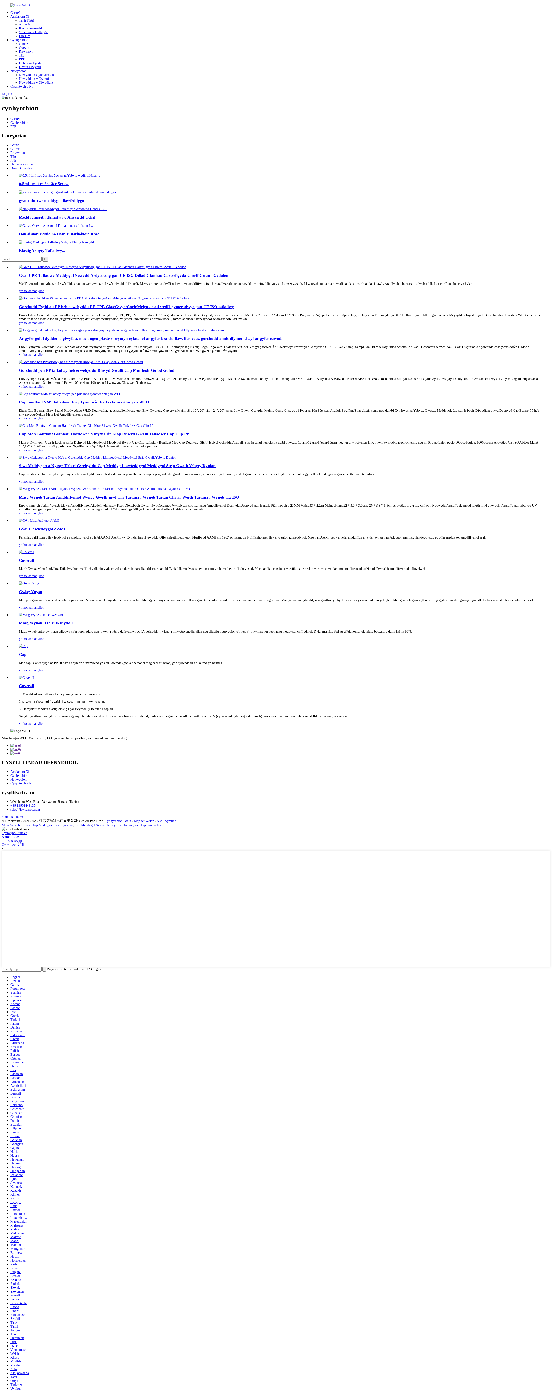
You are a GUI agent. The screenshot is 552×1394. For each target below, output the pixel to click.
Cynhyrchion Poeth (118, 821)
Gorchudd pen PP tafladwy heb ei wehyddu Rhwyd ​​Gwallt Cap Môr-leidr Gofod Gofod (96, 370)
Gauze (23, 44)
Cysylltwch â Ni (21, 86)
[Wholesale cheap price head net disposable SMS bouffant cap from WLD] (70, 394)
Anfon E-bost (11, 837)
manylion (38, 291)
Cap (23, 654)
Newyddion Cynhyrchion (36, 75)
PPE (22, 59)
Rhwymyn (26, 51)
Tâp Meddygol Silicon (90, 825)
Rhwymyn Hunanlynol (123, 825)
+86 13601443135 (23, 805)
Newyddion (18, 71)
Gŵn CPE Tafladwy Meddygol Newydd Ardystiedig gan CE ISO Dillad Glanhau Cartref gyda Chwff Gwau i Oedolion (124, 275)
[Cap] (23, 646)
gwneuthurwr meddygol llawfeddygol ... (54, 200)
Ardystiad (25, 24)
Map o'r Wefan (144, 821)
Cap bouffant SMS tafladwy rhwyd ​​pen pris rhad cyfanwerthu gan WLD (84, 402)
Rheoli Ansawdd (30, 28)
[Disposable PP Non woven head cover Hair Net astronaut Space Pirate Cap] (81, 362)
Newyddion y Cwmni (34, 78)
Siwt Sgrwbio (63, 825)
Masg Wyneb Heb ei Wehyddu (46, 623)
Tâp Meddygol (42, 825)
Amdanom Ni (19, 16)
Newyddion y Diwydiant (36, 82)
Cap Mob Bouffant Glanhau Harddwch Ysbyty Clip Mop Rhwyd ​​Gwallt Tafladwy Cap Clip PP (104, 434)
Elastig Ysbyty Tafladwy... (42, 250)
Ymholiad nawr (12, 817)
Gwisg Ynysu (30, 591)
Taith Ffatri (26, 20)
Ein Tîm (24, 36)
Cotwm (24, 47)
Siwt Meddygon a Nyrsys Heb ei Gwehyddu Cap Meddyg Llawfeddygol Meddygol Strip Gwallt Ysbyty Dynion (117, 465)
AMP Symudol (167, 821)
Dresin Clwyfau (30, 67)
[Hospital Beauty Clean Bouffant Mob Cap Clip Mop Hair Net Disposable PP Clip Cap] (86, 425)
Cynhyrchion (19, 40)
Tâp (21, 55)
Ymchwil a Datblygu (33, 32)
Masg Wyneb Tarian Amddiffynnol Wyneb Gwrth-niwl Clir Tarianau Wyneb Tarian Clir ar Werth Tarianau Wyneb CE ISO (129, 497)
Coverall (26, 560)
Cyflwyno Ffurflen (14, 833)
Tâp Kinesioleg (150, 825)
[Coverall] (26, 552)
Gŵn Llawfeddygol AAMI (42, 529)
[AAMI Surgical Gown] (39, 520)
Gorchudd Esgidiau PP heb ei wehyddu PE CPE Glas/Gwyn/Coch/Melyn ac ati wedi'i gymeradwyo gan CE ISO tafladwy (126, 306)
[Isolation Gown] (30, 583)
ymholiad (25, 291)
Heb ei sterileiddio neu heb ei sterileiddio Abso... (61, 234)
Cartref (15, 12)
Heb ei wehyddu (30, 63)
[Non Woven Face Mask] (41, 615)
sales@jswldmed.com (25, 809)
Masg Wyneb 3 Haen (16, 825)
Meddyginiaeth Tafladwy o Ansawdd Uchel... (59, 217)
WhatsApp (14, 841)
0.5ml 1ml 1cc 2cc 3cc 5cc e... (44, 183)
